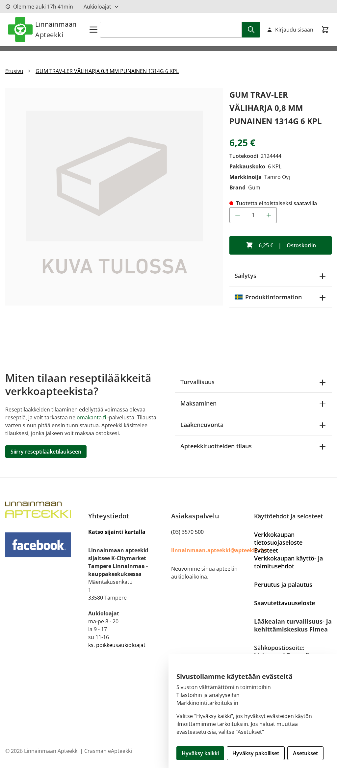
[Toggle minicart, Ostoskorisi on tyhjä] (325, 29)
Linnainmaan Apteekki (56, 29)
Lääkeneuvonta (201, 425)
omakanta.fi (91, 417)
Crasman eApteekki (108, 751)
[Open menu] (93, 29)
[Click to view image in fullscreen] (114, 197)
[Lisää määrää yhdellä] (269, 215)
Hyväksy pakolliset (255, 753)
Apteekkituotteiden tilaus (216, 446)
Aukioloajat (97, 6)
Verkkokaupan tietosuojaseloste (278, 538)
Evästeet (266, 550)
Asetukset (305, 753)
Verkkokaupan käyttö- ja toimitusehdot (288, 562)
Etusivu (14, 71)
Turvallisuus (197, 382)
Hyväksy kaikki (200, 753)
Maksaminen (198, 403)
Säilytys (245, 276)
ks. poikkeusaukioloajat (116, 645)
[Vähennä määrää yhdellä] (237, 215)
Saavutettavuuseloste (284, 603)
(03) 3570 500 (187, 531)
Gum (254, 187)
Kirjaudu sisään (294, 29)
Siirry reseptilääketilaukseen (46, 451)
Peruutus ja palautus (283, 584)
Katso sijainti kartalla (116, 531)
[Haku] (251, 29)
